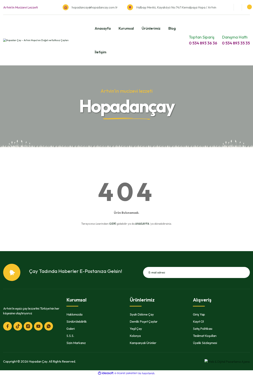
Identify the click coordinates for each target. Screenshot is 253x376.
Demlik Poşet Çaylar (144, 321)
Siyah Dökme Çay (142, 314)
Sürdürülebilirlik (76, 321)
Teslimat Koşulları (204, 336)
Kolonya (135, 336)
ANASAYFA (142, 223)
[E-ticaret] (126, 373)
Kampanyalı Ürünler (143, 343)
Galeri (70, 329)
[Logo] (36, 40)
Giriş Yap (199, 314)
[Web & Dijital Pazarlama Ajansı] (227, 361)
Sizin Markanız (76, 343)
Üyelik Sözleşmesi (205, 343)
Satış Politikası (202, 329)
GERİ (112, 223)
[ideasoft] (106, 373)
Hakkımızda (74, 314)
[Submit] (245, 272)
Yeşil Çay (136, 329)
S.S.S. (70, 336)
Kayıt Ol (198, 321)
